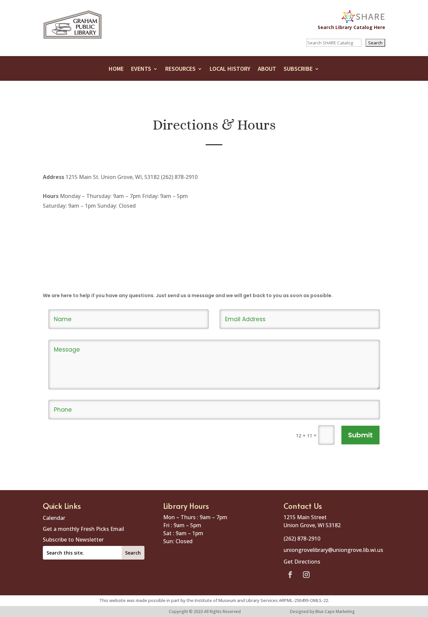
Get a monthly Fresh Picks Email (83, 529)
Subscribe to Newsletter (73, 539)
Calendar (54, 518)
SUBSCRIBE (298, 70)
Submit (360, 435)
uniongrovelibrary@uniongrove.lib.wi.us (333, 550)
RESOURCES (180, 70)
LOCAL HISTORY (230, 70)
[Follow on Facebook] (290, 574)
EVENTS (141, 70)
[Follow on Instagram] (306, 574)
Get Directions (302, 561)
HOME (116, 70)
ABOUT (267, 70)
